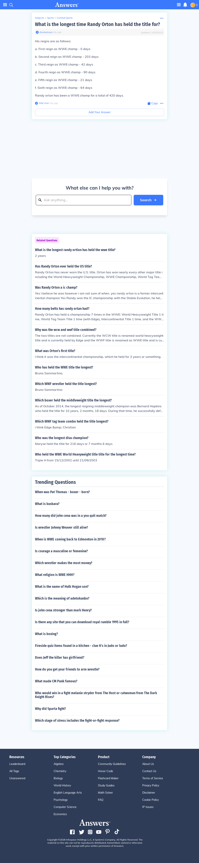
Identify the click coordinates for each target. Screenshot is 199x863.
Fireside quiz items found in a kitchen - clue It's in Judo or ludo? (81, 646)
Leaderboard (17, 764)
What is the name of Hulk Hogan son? (62, 586)
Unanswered (17, 778)
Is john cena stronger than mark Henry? (63, 610)
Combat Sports (65, 17)
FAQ (100, 800)
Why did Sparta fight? (50, 709)
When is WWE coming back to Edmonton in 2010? (70, 539)
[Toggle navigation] (5, 4)
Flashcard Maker (108, 778)
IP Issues (148, 807)
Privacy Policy (150, 785)
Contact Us (149, 771)
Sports (50, 17)
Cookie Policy (150, 800)
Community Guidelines (112, 764)
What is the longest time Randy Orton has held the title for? (97, 24)
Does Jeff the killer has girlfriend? (59, 657)
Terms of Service (152, 778)
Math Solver (105, 792)
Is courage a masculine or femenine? (61, 551)
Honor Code (105, 771)
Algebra (58, 764)
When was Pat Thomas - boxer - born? (62, 492)
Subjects (39, 17)
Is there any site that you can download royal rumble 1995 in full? (82, 622)
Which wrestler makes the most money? (63, 563)
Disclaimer (148, 792)
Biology (58, 778)
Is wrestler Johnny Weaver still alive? (61, 527)
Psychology (61, 800)
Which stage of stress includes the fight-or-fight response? (77, 720)
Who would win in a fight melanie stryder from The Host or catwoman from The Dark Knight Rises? (96, 695)
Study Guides (106, 785)
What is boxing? (46, 634)
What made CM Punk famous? (56, 681)
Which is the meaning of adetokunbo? (62, 598)
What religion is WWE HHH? (54, 575)
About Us (148, 764)
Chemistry (60, 771)
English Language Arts (68, 792)
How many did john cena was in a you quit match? (70, 515)
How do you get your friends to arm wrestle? (67, 669)
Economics (60, 814)
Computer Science (65, 807)
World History (62, 785)
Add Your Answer (100, 112)
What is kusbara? (47, 504)
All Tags (14, 771)
